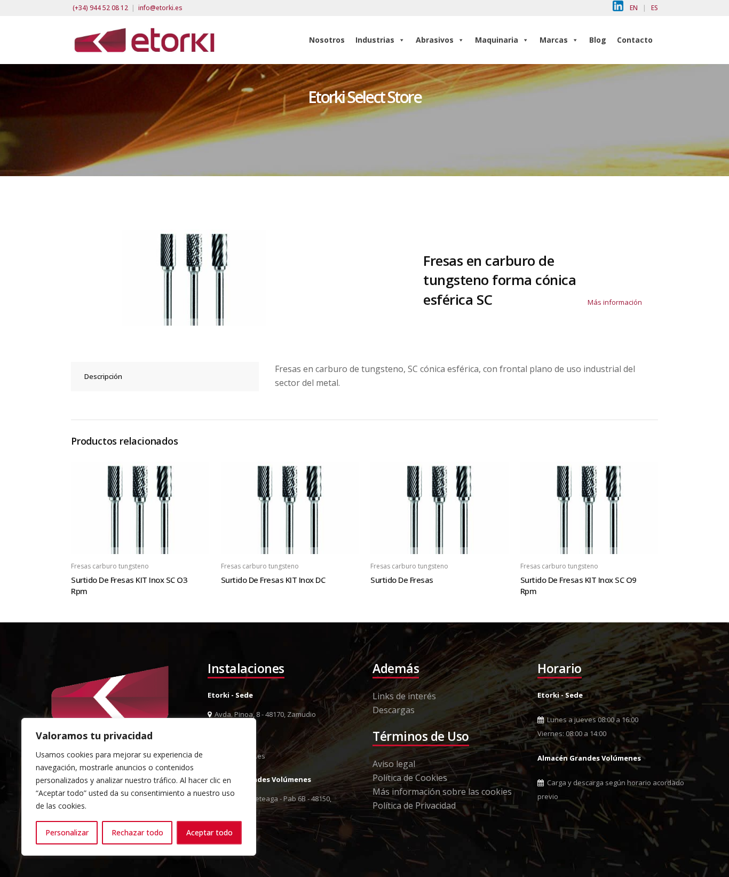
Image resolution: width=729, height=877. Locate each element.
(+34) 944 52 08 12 (100, 7)
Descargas (394, 710)
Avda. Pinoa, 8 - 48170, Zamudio (263, 714)
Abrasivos (435, 40)
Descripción (103, 376)
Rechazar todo (137, 832)
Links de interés (404, 696)
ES (654, 7)
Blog (597, 40)
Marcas (554, 40)
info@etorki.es (160, 7)
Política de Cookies (410, 778)
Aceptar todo (209, 832)
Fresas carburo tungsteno (110, 566)
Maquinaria (496, 40)
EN (634, 7)
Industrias (374, 40)
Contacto (635, 40)
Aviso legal (394, 764)
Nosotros (327, 40)
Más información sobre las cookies (442, 791)
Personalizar (67, 832)
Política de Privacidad (414, 805)
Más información (615, 302)
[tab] (165, 376)
